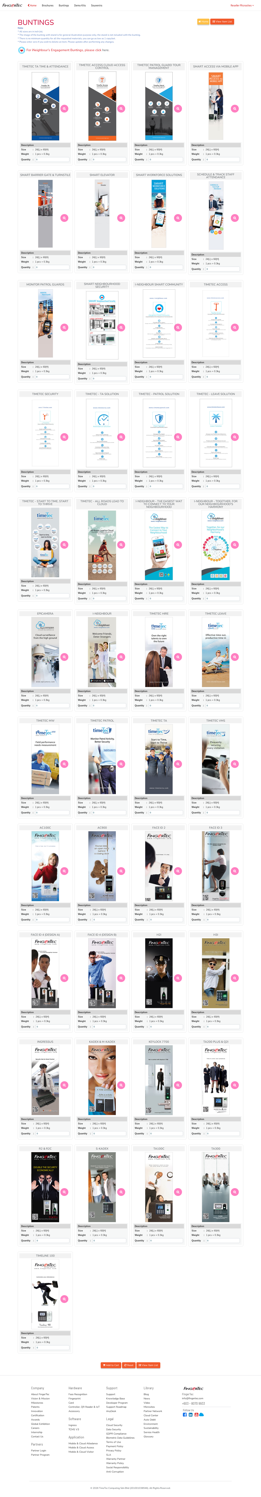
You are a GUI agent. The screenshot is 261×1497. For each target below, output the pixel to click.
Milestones (37, 1403)
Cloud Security (114, 1425)
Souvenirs (96, 5)
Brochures (47, 5)
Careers (35, 1428)
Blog (146, 1394)
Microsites (149, 1407)
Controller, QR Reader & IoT (84, 1407)
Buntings (64, 5)
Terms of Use (113, 1442)
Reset (129, 1365)
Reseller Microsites (241, 5)
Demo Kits (80, 5)
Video (147, 1403)
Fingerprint (75, 1398)
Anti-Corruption (115, 1471)
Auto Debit (150, 1419)
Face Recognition (78, 1394)
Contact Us (37, 1436)
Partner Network (153, 1411)
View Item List (223, 21)
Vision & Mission (40, 1398)
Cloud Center (151, 1415)
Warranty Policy (115, 1463)
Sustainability (151, 1428)
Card (71, 1403)
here (105, 50)
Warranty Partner (115, 1459)
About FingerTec (40, 1394)
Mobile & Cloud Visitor (81, 1452)
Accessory (74, 1411)
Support (110, 1394)
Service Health (152, 1432)
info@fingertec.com (192, 1398)
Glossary (148, 1436)
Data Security (113, 1429)
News (147, 1398)
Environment (151, 1424)
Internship (36, 1432)
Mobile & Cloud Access (81, 1447)
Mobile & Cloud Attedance (83, 1443)
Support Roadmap (116, 1407)
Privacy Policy (113, 1450)
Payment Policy (114, 1446)
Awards (35, 1419)
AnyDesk (111, 1411)
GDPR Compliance (116, 1433)
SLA (108, 1455)
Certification (37, 1415)
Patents (35, 1407)
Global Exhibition (40, 1424)
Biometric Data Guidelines (120, 1437)
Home (33, 5)
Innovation (37, 1411)
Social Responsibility (117, 1467)
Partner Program (40, 1455)
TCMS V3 (74, 1429)
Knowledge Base (115, 1398)
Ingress (73, 1425)
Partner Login (38, 1450)
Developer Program (117, 1403)
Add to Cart (112, 1365)
